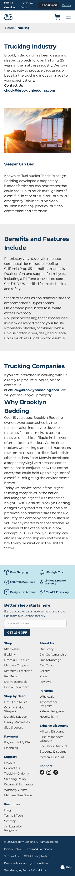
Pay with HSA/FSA (17, 742)
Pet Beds (10, 676)
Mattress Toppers (16, 665)
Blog (7, 810)
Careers (45, 671)
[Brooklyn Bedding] (8, 17)
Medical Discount (52, 757)
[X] (55, 772)
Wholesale (47, 696)
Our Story (47, 649)
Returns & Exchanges (19, 784)
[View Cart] (57, 17)
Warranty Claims (16, 790)
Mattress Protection (18, 671)
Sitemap (10, 821)
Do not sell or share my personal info (26, 863)
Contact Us (12, 768)
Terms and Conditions (38, 848)
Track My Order (16, 773)
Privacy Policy (12, 848)
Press (43, 676)
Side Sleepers (13, 727)
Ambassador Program (13, 828)
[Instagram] (48, 772)
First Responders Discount (51, 739)
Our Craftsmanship (53, 654)
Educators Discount (54, 746)
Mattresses (11, 649)
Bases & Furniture (16, 660)
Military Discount (52, 731)
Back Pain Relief (15, 702)
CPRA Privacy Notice (36, 856)
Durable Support (16, 716)
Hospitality (49, 717)
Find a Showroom (16, 687)
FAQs (9, 763)
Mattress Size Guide (18, 795)
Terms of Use (12, 856)
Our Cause (47, 665)
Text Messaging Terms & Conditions (25, 870)
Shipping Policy (15, 779)
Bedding (10, 654)
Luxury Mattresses (17, 722)
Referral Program (53, 711)
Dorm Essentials (15, 682)
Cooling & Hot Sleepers (14, 709)
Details (66, 5)
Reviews (45, 682)
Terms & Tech (13, 815)
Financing (11, 748)
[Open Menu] (68, 17)
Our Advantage (50, 660)
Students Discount (53, 751)
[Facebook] (42, 772)
